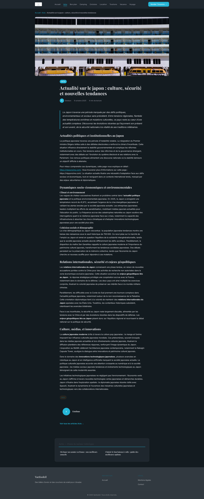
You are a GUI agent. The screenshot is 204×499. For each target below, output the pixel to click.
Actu (65, 4)
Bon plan (73, 4)
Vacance (123, 4)
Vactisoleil (41, 476)
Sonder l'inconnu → (159, 4)
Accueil (58, 4)
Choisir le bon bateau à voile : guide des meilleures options (121, 453)
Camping (83, 4)
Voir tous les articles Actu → (72, 423)
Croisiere (93, 4)
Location (103, 4)
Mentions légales (144, 480)
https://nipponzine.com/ (70, 170)
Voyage (132, 4)
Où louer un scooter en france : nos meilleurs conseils (78, 453)
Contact (141, 484)
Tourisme (113, 4)
